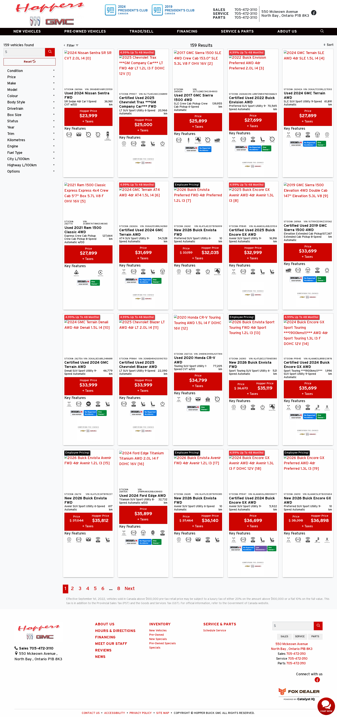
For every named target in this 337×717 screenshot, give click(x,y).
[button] (27, 31)
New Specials (158, 639)
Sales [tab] (284, 636)
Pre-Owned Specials (162, 643)
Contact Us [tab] (268, 636)
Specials (154, 647)
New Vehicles (158, 630)
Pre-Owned (156, 634)
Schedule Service (214, 630)
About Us (104, 624)
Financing (105, 637)
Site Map (163, 713)
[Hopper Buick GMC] (49, 14)
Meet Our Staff (111, 644)
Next (130, 588)
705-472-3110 (296, 653)
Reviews (103, 650)
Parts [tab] (315, 636)
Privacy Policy (141, 713)
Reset (28, 61)
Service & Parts (219, 624)
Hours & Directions (115, 631)
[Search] (50, 52)
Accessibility (115, 713)
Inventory (160, 624)
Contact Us (91, 713)
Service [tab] (300, 636)
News (100, 657)
